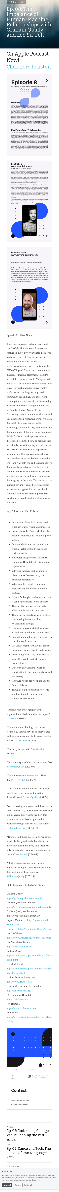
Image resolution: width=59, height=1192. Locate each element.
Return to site (17, 2)
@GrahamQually (15, 766)
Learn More (36, 1180)
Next (8, 1144)
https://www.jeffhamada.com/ (22, 1008)
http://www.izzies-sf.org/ (19, 981)
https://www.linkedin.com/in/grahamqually (29, 906)
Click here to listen (29, 67)
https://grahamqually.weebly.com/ (24, 898)
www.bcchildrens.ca (17, 999)
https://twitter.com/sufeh (19, 946)
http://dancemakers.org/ (19, 990)
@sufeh (14, 718)
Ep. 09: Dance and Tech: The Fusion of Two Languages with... (29, 1153)
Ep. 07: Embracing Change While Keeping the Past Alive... (28, 1135)
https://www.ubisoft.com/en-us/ (34, 928)
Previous (10, 1126)
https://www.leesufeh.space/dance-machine (29, 937)
